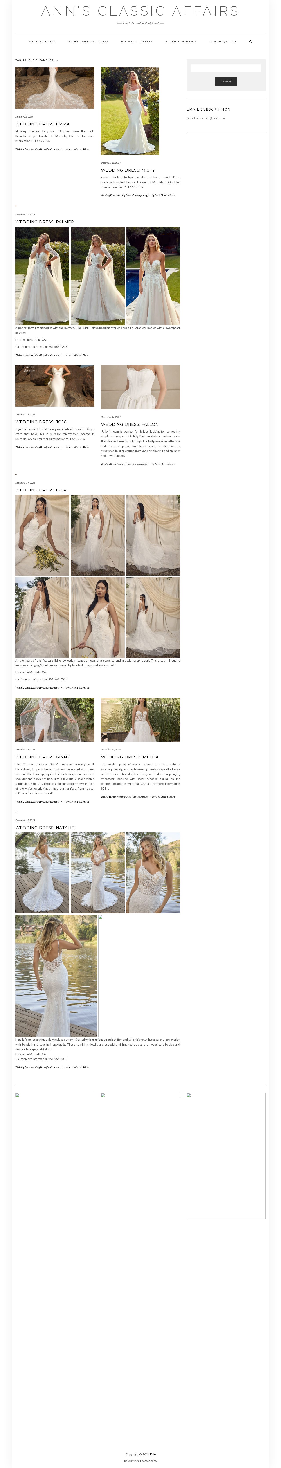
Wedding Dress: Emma (42, 124)
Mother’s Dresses (137, 41)
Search (226, 81)
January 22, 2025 (24, 116)
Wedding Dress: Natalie (44, 827)
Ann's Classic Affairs (140, 11)
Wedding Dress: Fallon (130, 424)
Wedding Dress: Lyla (40, 490)
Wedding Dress (42, 41)
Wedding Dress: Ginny (42, 757)
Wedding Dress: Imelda (130, 757)
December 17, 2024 (25, 214)
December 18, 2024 (111, 162)
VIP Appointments (181, 41)
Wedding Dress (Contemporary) (46, 149)
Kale (153, 1454)
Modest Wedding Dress (88, 41)
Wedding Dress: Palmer (44, 221)
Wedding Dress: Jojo (41, 422)
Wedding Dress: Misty (128, 170)
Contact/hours (223, 41)
